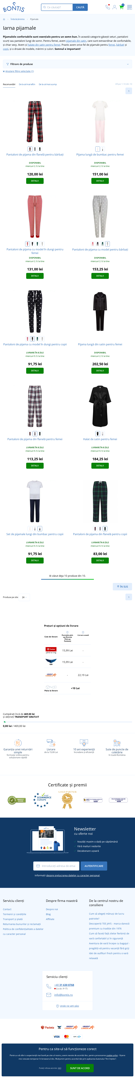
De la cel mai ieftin (27, 84)
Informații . (67, 875)
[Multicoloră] (35, 149)
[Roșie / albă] (27, 244)
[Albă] (102, 433)
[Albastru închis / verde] (40, 149)
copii (5, 48)
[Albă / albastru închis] (40, 528)
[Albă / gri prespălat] (102, 149)
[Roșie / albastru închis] (30, 149)
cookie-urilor (112, 1055)
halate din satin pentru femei (44, 44)
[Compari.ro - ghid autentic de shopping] (16, 799)
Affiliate (50, 919)
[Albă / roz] (97, 149)
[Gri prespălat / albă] (42, 244)
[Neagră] (97, 433)
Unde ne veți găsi (69, 1005)
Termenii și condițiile (14, 914)
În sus (123, 586)
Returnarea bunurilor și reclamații (22, 924)
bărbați (120, 44)
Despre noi (52, 909)
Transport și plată (13, 919)
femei (111, 44)
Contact (7, 909)
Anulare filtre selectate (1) (19, 71)
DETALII (35, 180)
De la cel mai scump (48, 84)
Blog (48, 914)
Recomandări (9, 84)
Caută (80, 7)
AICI (59, 1068)
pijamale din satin (76, 40)
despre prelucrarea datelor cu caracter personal (73, 875)
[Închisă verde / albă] (37, 244)
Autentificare (94, 866)
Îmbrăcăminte (18, 19)
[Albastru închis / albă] (32, 244)
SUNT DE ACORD (80, 1068)
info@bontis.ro (63, 995)
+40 (64, 985)
